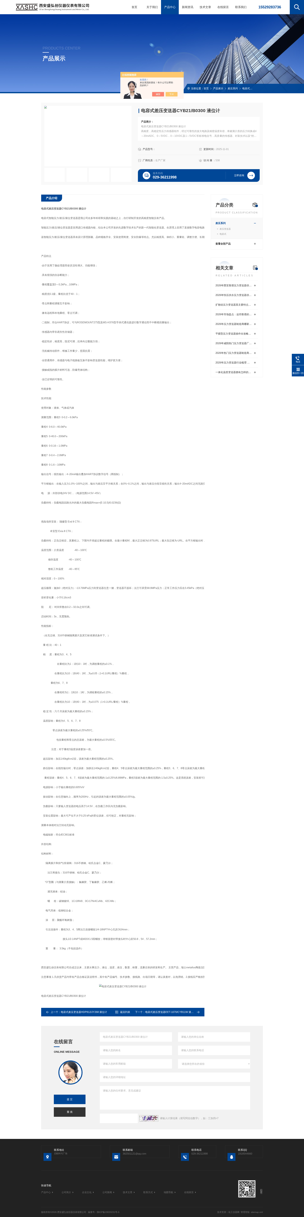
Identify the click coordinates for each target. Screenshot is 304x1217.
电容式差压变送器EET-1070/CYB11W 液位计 (170, 1012)
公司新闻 (107, 1192)
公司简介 (66, 1192)
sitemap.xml (257, 1212)
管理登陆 (245, 1212)
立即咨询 (239, 175)
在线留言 (223, 7)
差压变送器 (225, 229)
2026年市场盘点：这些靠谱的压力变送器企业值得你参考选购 (236, 314)
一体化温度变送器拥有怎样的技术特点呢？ (236, 372)
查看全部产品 (223, 243)
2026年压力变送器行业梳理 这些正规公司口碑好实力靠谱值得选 (236, 362)
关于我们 (152, 7)
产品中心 (170, 7)
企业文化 (87, 1192)
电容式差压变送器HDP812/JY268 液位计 (84, 1012)
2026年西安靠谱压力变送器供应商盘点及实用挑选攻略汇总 (236, 285)
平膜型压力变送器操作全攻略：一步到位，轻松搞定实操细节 (236, 333)
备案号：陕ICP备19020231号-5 (103, 1212)
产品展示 (218, 88)
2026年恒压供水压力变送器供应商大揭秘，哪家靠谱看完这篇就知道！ (236, 295)
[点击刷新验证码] (148, 1118)
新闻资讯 (187, 7)
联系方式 (148, 1192)
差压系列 (233, 88)
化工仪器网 (233, 1212)
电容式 (246, 88)
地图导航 (168, 1192)
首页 (134, 7)
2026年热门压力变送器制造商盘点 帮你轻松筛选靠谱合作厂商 (236, 353)
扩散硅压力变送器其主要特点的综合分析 (236, 304)
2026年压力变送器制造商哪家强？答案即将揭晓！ (236, 324)
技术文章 (205, 7)
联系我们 (241, 7)
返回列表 (125, 1012)
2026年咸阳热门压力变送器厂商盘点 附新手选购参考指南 (236, 343)
